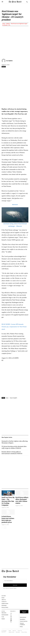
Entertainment (5, 614)
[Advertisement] (15, 42)
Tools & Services (23, 621)
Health (3, 618)
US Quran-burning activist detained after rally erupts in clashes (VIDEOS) (14, 447)
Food (3, 616)
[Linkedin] (23, 70)
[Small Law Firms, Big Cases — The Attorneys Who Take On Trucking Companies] (8, 493)
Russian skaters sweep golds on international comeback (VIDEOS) (12, 452)
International (23, 617)
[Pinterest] (26, 70)
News (7, 397)
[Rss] (11, 621)
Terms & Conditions (22, 624)
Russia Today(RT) (13, 397)
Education (4, 612)
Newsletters (22, 619)
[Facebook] (8, 70)
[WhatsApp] (19, 70)
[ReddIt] (15, 70)
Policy (21, 626)
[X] (12, 70)
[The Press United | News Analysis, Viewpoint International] (17, 2)
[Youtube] (11, 620)
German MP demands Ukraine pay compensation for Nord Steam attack (14, 326)
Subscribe (15, 585)
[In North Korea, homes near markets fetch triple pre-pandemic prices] (8, 512)
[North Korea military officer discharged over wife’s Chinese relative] (21, 493)
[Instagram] (11, 618)
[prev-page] (3, 528)
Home (3, 23)
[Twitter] (11, 615)
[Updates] (4, 61)
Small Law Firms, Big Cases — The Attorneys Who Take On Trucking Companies (8, 501)
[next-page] (5, 528)
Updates (8, 23)
